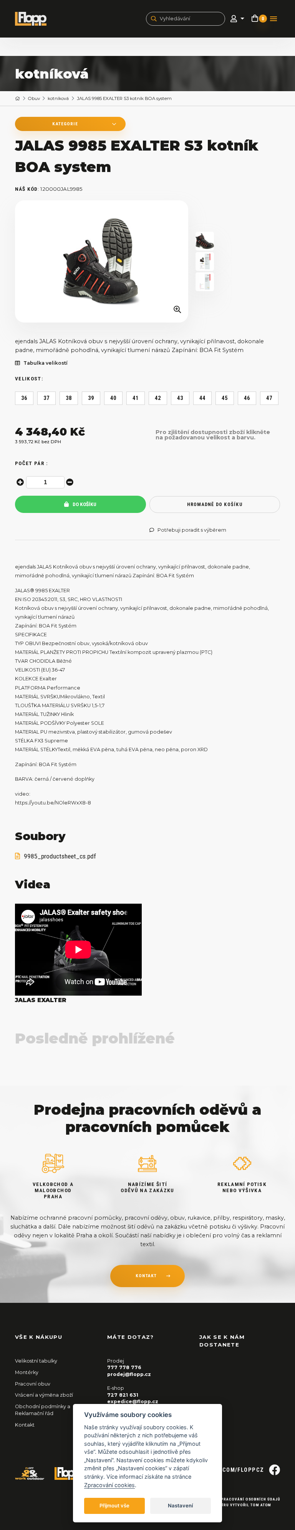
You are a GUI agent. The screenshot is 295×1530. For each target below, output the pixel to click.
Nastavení (180, 1505)
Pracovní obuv (32, 1384)
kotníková (58, 98)
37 (46, 398)
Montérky (26, 1372)
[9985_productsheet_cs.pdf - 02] (205, 281)
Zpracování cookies (109, 1485)
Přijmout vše (114, 1505)
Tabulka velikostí (45, 363)
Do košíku (83, 504)
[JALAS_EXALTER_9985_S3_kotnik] (101, 261)
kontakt (146, 1275)
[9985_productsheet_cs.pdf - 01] (205, 261)
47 (269, 398)
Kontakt (25, 1425)
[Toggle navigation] (273, 19)
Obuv (34, 98)
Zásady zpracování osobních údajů (240, 1499)
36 (24, 398)
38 (69, 398)
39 (91, 398)
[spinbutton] (45, 482)
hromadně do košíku (214, 504)
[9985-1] (205, 241)
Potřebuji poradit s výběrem (191, 530)
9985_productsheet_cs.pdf (60, 856)
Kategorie (65, 123)
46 (247, 398)
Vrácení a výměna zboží (44, 1395)
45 (225, 398)
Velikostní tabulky (36, 1361)
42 (158, 398)
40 (113, 398)
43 (180, 398)
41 (136, 398)
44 (202, 398)
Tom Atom (261, 1505)
